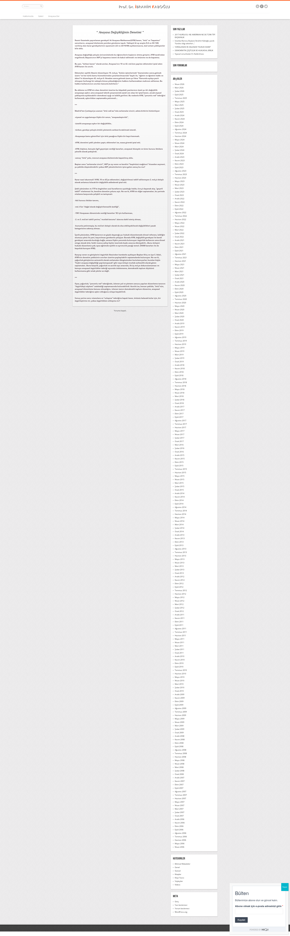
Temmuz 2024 (181, 132)
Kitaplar (178, 874)
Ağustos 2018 (180, 379)
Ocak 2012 (179, 611)
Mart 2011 (179, 646)
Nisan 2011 (179, 642)
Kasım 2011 (180, 618)
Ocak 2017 (179, 441)
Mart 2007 (179, 809)
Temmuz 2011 (181, 632)
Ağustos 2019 (180, 337)
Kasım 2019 (180, 327)
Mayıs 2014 (179, 517)
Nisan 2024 (179, 143)
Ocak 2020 (179, 320)
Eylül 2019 (179, 334)
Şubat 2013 (179, 569)
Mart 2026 (179, 87)
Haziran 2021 (180, 261)
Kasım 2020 (180, 285)
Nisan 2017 (179, 434)
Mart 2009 (179, 725)
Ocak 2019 (179, 361)
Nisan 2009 (179, 722)
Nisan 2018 (179, 392)
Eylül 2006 (179, 829)
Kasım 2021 (180, 243)
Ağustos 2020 (180, 295)
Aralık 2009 (179, 694)
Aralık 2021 (179, 240)
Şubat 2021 (179, 275)
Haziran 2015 (180, 472)
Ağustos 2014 (180, 507)
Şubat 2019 (179, 358)
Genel (177, 867)
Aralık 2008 (179, 736)
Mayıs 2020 (179, 306)
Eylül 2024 (179, 126)
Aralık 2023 (179, 157)
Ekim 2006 (179, 826)
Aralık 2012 (179, 576)
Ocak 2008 (179, 774)
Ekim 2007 (179, 784)
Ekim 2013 (179, 542)
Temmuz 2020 (181, 299)
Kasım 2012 (180, 580)
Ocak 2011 (179, 653)
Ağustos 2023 (180, 171)
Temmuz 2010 (181, 670)
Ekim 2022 (179, 205)
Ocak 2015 (179, 490)
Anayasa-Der (54, 16)
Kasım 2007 (180, 781)
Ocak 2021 (179, 278)
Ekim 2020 (179, 288)
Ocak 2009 (179, 732)
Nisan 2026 (179, 84)
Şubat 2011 (179, 649)
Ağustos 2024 (180, 129)
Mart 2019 (179, 354)
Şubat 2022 (179, 233)
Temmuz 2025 (181, 98)
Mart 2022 (179, 230)
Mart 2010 (179, 684)
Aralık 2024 (179, 115)
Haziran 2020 (180, 302)
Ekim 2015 (179, 462)
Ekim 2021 (179, 247)
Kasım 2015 (180, 458)
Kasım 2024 (180, 119)
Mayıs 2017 (179, 431)
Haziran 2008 (180, 757)
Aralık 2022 (179, 198)
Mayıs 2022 (179, 223)
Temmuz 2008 (181, 753)
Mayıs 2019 (179, 347)
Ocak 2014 (179, 531)
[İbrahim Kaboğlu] (145, 8)
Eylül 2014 (179, 503)
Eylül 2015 (179, 465)
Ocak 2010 (179, 691)
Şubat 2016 (179, 448)
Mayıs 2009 (179, 718)
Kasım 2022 (180, 202)
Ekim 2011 (179, 621)
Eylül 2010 (179, 666)
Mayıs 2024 (179, 139)
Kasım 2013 (180, 538)
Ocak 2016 (179, 451)
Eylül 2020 (179, 292)
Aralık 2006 (179, 819)
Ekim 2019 (179, 330)
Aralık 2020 (179, 282)
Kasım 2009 (180, 698)
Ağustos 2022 (180, 212)
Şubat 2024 (179, 150)
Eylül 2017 (179, 417)
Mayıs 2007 (179, 802)
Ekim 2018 (179, 372)
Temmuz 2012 (181, 590)
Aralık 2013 (179, 535)
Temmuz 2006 (181, 836)
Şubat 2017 (179, 438)
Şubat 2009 (179, 729)
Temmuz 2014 (181, 510)
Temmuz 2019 (181, 340)
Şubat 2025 (179, 108)
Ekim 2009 (179, 701)
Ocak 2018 (179, 403)
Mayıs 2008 (179, 760)
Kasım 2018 (180, 368)
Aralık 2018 (179, 365)
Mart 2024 (179, 146)
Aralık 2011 (179, 614)
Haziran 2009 (180, 715)
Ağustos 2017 (180, 420)
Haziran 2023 (180, 178)
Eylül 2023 (179, 167)
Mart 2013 (179, 566)
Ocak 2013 (179, 573)
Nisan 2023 (179, 184)
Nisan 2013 (179, 562)
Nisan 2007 (179, 805)
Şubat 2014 (179, 528)
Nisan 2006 (179, 847)
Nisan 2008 (179, 763)
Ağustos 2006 (180, 833)
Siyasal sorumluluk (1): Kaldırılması (189, 54)
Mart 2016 (179, 445)
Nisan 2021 (179, 268)
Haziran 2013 (180, 555)
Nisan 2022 (179, 226)
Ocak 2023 (179, 195)
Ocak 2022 (179, 236)
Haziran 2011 (180, 635)
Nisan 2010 (179, 680)
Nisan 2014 (179, 521)
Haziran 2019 (180, 344)
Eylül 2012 (179, 587)
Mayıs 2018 (179, 389)
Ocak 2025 (179, 112)
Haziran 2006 (180, 840)
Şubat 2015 (179, 486)
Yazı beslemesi (181, 905)
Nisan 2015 (179, 479)
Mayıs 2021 (179, 264)
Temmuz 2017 (181, 424)
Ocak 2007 (179, 815)
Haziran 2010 (180, 673)
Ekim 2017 (179, 413)
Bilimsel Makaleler (182, 864)
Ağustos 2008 (180, 750)
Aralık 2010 (179, 656)
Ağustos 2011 (180, 628)
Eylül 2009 (179, 705)
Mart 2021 (179, 271)
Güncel (178, 871)
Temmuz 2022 (181, 216)
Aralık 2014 (179, 493)
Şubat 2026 (179, 91)
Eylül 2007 (179, 788)
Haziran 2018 (180, 386)
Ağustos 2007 (180, 791)
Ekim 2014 (179, 500)
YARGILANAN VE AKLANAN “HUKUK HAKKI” (193, 47)
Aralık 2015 (179, 455)
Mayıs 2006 (179, 843)
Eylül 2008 (179, 746)
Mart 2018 (179, 396)
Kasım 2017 (180, 410)
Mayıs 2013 (179, 559)
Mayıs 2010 (179, 677)
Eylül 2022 (179, 209)
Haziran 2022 (180, 219)
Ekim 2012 (179, 583)
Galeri (40, 16)
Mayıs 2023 (179, 181)
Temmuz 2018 (181, 382)
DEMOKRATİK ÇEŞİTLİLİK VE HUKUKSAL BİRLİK (194, 50)
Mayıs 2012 (179, 597)
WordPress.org (181, 912)
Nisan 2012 (179, 601)
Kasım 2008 (180, 739)
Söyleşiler (179, 881)
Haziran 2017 (180, 427)
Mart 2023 (179, 188)
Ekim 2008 (179, 743)
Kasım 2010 (180, 659)
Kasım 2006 (180, 822)
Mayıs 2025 (179, 101)
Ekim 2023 (179, 164)
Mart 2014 (179, 524)
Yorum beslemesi (182, 908)
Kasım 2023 (180, 160)
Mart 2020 (179, 313)
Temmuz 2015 (181, 469)
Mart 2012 (179, 604)
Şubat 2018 (179, 399)
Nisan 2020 (179, 309)
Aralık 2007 (179, 777)
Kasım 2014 (180, 497)
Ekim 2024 (179, 122)
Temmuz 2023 (181, 174)
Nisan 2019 (179, 351)
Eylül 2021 (179, 250)
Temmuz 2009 (181, 711)
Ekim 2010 (179, 663)
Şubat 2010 (179, 687)
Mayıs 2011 (179, 639)
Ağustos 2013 (180, 549)
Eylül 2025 (179, 94)
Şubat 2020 (179, 316)
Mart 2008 (179, 767)
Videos (177, 884)
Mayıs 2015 (179, 476)
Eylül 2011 (179, 625)
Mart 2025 (179, 105)
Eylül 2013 (179, 545)
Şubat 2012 (179, 607)
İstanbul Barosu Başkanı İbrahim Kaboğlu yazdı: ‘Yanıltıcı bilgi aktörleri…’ (194, 42)
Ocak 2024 (179, 153)
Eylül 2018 (179, 375)
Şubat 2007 (179, 812)
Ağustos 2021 (180, 254)
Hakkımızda (28, 16)
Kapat (284, 887)
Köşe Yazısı (179, 877)
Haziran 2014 (180, 514)
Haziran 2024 (180, 136)
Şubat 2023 (179, 191)
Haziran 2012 (180, 594)
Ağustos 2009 (180, 708)
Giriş (177, 901)
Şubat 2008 (179, 770)
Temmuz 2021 (181, 257)
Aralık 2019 (179, 323)
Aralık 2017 (179, 406)
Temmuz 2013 (181, 552)
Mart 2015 (179, 483)
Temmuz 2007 (181, 795)
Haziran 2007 (180, 798)
